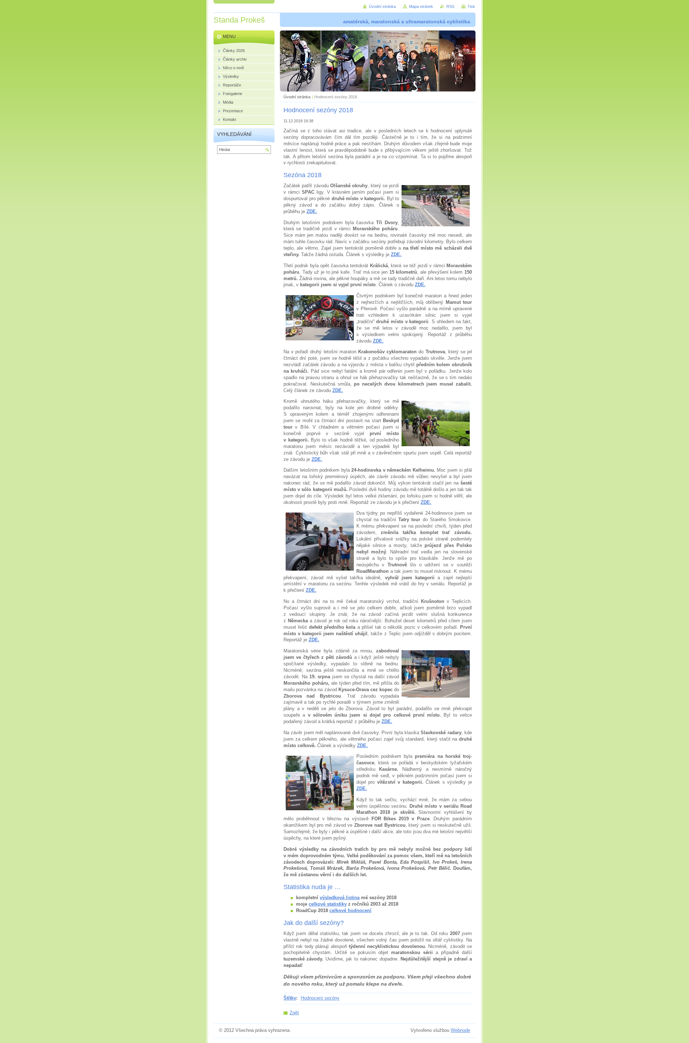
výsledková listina (340, 897)
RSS (450, 6)
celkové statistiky (328, 904)
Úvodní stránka (296, 97)
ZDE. (420, 284)
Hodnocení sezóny (320, 998)
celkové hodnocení (350, 910)
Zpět (294, 1012)
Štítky (289, 998)
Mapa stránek (421, 6)
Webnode (460, 1030)
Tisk (471, 6)
